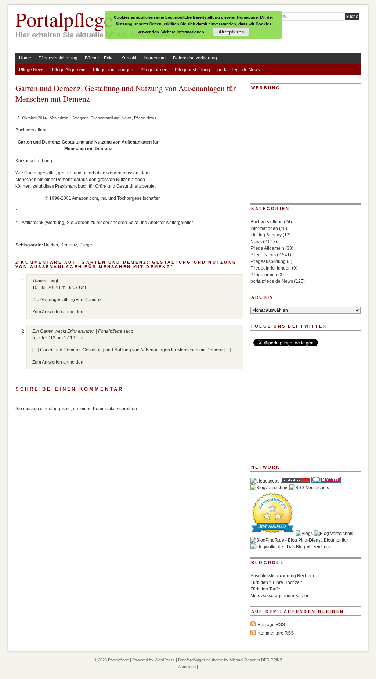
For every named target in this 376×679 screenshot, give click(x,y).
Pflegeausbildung (192, 69)
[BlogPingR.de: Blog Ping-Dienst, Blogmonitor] (299, 540)
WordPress (165, 660)
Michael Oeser (242, 660)
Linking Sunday (266, 235)
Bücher (51, 245)
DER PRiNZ (271, 660)
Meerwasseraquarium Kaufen (280, 595)
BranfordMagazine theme (200, 660)
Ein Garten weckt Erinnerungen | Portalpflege (77, 331)
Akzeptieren (231, 31)
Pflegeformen (154, 69)
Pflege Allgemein (69, 69)
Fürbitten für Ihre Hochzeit (276, 582)
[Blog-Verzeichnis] (326, 481)
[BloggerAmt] (269, 487)
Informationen (264, 228)
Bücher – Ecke (99, 58)
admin (63, 118)
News (127, 118)
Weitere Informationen (182, 32)
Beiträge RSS (271, 624)
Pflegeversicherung (58, 58)
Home (25, 58)
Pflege (85, 245)
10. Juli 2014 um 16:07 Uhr (59, 287)
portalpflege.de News (238, 69)
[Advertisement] (202, 168)
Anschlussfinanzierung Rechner (282, 575)
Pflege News (31, 69)
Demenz (68, 245)
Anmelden (187, 666)
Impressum (155, 58)
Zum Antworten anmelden (57, 311)
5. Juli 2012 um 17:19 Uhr (58, 337)
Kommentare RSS (276, 633)
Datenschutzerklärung (195, 58)
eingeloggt (50, 408)
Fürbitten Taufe (265, 589)
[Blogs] (304, 533)
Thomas (40, 280)
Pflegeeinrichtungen (113, 69)
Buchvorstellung (105, 118)
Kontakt (128, 58)
